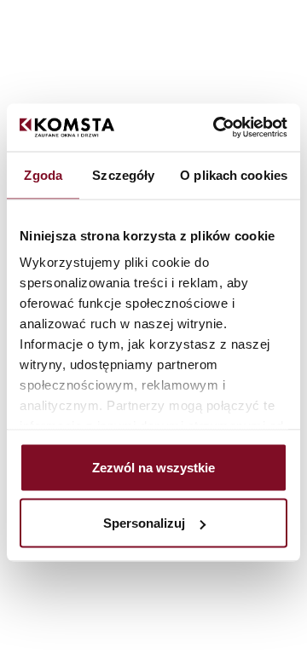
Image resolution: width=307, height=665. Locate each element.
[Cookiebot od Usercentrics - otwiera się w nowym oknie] (216, 128)
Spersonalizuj (144, 523)
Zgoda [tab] (43, 174)
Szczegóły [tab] (123, 174)
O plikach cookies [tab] (233, 174)
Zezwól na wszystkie (153, 467)
